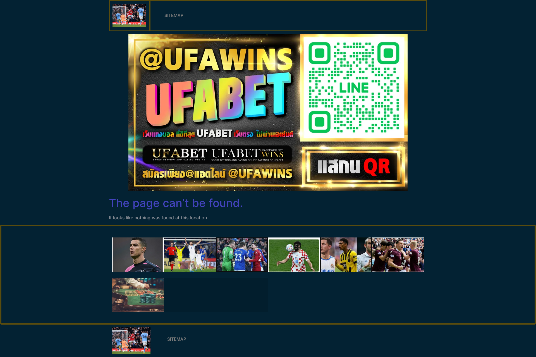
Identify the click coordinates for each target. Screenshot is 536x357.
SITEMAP (173, 15)
